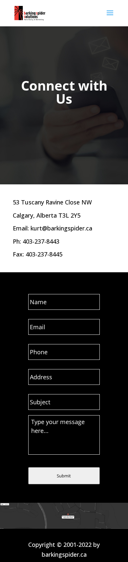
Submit (64, 476)
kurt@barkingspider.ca (61, 228)
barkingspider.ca (64, 554)
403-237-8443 (41, 241)
